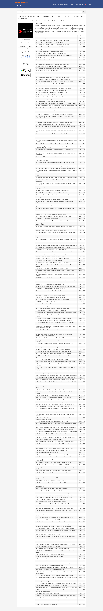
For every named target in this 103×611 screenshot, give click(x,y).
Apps (72, 4)
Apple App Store (62, 20)
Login (90, 4)
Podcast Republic (21, 2)
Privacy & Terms (79, 4)
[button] (86, 4)
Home (54, 4)
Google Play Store (52, 20)
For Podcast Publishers (63, 4)
